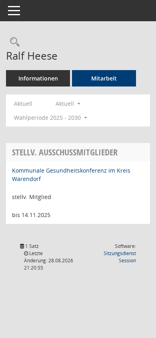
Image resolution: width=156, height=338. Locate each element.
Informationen (38, 78)
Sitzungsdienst (120, 257)
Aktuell (23, 103)
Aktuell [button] (66, 103)
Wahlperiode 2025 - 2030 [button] (48, 117)
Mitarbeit (104, 78)
